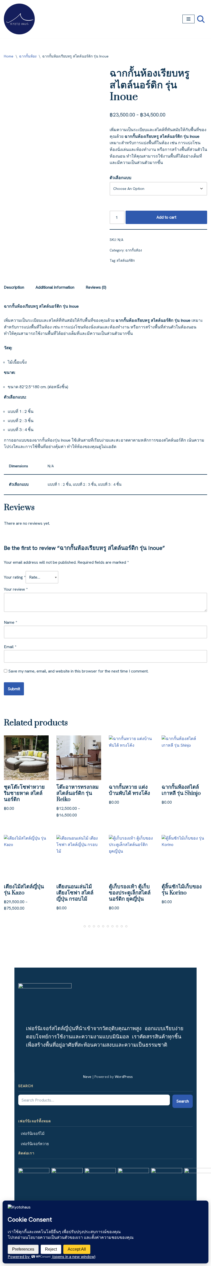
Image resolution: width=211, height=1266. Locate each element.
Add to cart (166, 217)
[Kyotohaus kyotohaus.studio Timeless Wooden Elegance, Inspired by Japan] (19, 19)
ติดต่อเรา (26, 1153)
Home (8, 56)
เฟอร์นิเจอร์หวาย (35, 1143)
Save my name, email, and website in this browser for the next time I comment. (78, 671)
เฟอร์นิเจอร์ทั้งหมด (34, 1121)
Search (25, 1086)
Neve (87, 1076)
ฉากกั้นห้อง (28, 56)
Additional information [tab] (55, 287)
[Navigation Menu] (188, 19)
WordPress (124, 1076)
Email (10, 646)
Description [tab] (14, 287)
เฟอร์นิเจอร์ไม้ (33, 1133)
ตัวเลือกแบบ (120, 177)
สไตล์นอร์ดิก (126, 260)
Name (10, 622)
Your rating (14, 577)
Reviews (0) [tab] (96, 287)
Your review (16, 589)
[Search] (201, 19)
